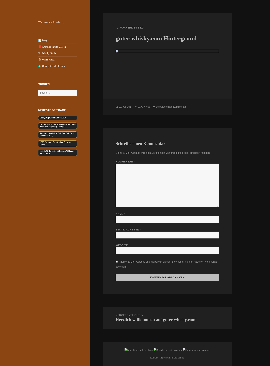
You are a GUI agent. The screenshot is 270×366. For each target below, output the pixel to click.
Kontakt (154, 357)
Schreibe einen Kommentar (171, 106)
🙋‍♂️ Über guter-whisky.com (51, 66)
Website (122, 245)
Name (120, 214)
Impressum (165, 357)
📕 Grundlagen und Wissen (52, 46)
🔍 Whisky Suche (47, 53)
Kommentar (125, 161)
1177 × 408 (144, 106)
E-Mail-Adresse (128, 229)
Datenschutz (178, 357)
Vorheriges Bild (132, 27)
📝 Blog (42, 40)
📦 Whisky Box (46, 59)
